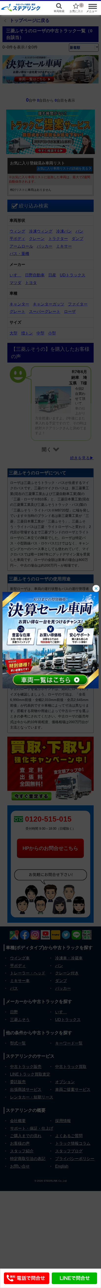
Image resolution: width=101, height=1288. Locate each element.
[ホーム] (22, 7)
